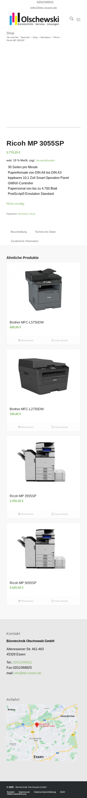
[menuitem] (69, 19)
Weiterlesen (27, 340)
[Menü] (78, 19)
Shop (10, 33)
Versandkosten (45, 160)
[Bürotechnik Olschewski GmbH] (36, 19)
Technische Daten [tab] (45, 231)
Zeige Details (61, 340)
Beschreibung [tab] (19, 231)
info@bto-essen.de (27, 673)
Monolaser (23, 214)
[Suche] (69, 19)
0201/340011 (22, 662)
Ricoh (32, 214)
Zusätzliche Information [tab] (24, 241)
